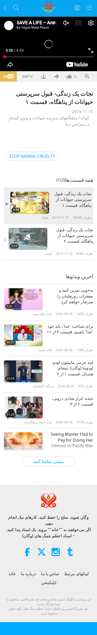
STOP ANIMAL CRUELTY (32, 156)
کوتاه (85, 118)
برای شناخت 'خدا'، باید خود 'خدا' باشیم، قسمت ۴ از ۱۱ (70, 329)
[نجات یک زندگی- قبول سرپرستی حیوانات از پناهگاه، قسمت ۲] (28, 239)
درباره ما (28, 573)
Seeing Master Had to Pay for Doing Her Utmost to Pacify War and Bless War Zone (72, 442)
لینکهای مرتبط (76, 573)
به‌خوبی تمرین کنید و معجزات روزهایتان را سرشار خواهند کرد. (75, 295)
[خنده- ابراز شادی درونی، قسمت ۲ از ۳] (23, 407)
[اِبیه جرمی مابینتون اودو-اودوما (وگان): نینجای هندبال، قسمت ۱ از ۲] (23, 371)
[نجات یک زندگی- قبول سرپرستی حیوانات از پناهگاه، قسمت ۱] (29, 203)
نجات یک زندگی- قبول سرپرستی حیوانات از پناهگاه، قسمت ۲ (74, 235)
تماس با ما (50, 573)
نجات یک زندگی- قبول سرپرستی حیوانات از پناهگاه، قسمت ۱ (72, 199)
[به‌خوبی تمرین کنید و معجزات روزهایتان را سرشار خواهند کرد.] (23, 299)
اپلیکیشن (48, 582)
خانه (12, 573)
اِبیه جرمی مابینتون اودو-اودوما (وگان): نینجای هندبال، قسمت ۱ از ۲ (72, 368)
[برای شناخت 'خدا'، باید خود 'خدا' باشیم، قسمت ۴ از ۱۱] (23, 335)
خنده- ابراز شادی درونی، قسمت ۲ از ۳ (72, 401)
